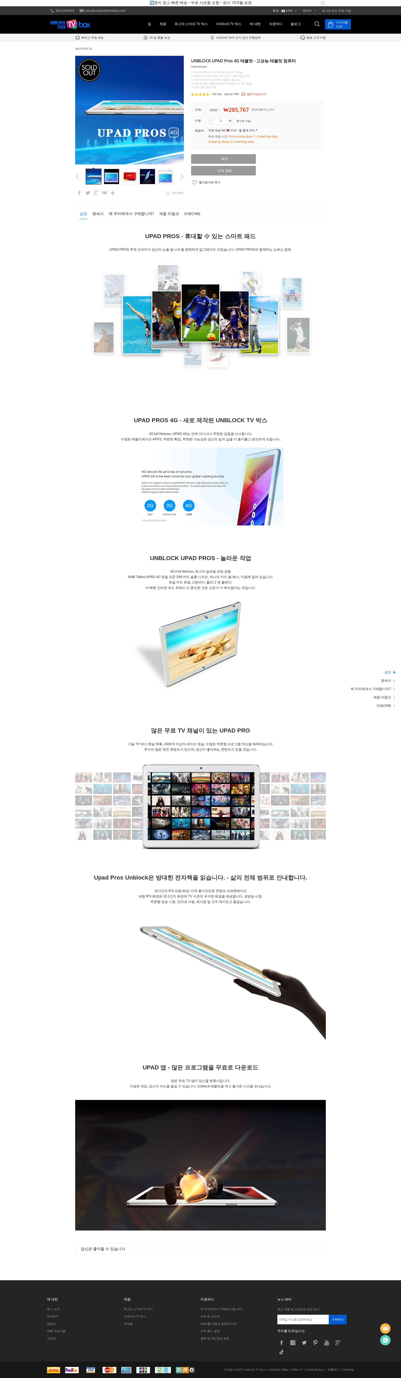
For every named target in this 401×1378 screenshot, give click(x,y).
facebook (79, 193)
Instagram (293, 1343)
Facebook (281, 1343)
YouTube (326, 1343)
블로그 (296, 24)
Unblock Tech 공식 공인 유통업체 (238, 37)
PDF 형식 (178, 193)
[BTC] (187, 1370)
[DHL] (55, 1370)
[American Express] (128, 1370)
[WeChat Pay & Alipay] (165, 1370)
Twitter (304, 1343)
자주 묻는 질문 (210, 1331)
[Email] (385, 1328)
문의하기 (53, 1316)
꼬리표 (51, 1338)
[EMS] (74, 1370)
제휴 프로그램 (56, 1331)
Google (338, 1343)
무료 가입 (344, 11)
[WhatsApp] (385, 1340)
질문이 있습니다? (256, 94)
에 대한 (255, 24)
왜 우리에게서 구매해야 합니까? (221, 1309)
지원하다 (275, 24)
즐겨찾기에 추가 (209, 182)
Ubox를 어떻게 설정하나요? (218, 1324)
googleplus (96, 193)
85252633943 (65, 11)
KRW (213, 110)
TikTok (281, 1352)
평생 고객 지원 (316, 37)
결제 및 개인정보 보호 (214, 1338)
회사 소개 (53, 1309)
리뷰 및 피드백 (210, 1316)
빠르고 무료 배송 (92, 37)
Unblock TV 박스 (228, 24)
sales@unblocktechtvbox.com (105, 11)
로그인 (326, 11)
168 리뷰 (217, 94)
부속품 (128, 1324)
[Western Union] (145, 1370)
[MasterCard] (112, 1370)
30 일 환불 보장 (160, 37)
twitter (88, 193)
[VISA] (93, 1370)
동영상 (51, 1324)
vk (104, 193)
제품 (163, 24)
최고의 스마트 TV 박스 (191, 24)
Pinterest (315, 1343)
